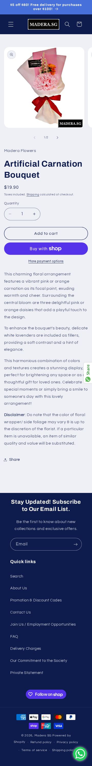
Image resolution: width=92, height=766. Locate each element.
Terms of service (34, 750)
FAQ (14, 636)
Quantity (11, 203)
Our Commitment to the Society (38, 661)
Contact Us (20, 612)
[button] (11, 24)
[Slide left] (34, 137)
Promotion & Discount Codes (36, 600)
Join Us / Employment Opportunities (43, 624)
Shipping (33, 194)
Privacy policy (67, 742)
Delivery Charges (25, 649)
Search (16, 576)
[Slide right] (57, 137)
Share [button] (14, 460)
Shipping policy (63, 750)
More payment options (46, 261)
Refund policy (41, 742)
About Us (18, 588)
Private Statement (26, 673)
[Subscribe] (76, 544)
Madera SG (43, 735)
